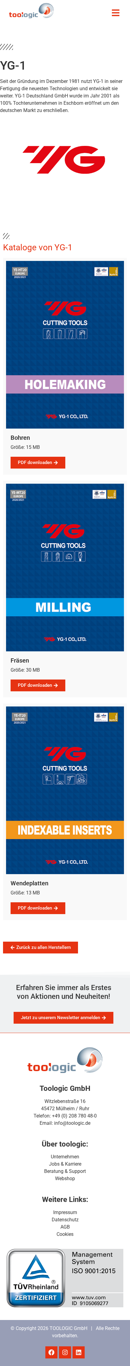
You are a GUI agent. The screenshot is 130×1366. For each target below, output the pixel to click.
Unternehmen (65, 1157)
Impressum (65, 1212)
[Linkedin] (79, 1352)
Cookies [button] (65, 1234)
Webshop (65, 1178)
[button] (115, 13)
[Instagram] (65, 1352)
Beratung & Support (65, 1171)
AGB (65, 1227)
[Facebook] (51, 1352)
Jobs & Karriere (65, 1164)
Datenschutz (65, 1220)
